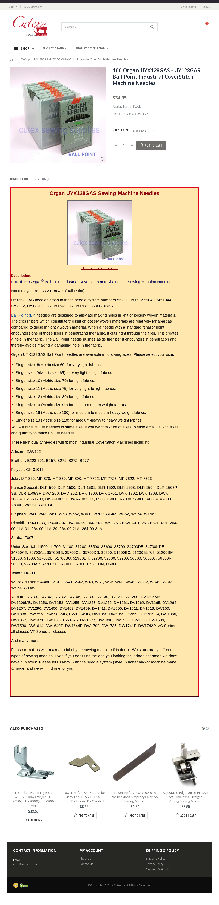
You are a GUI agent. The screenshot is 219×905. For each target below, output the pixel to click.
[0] (205, 27)
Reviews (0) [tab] (42, 178)
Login (206, 6)
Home (11, 59)
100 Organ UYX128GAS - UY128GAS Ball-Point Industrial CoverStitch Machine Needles (156, 76)
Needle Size (121, 130)
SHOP (25, 48)
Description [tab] (19, 178)
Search (152, 27)
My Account (188, 6)
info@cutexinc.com (25, 864)
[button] (203, 728)
